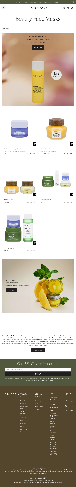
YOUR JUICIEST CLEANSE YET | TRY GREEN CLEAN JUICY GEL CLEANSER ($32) (36, 2)
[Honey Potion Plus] (56, 128)
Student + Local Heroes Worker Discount (54, 416)
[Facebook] (67, 401)
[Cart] (72, 8)
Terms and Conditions (53, 427)
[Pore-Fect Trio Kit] (19, 228)
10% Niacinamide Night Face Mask (13, 149)
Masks (22, 420)
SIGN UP (38, 374)
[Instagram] (67, 406)
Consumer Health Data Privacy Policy (54, 453)
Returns (52, 405)
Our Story (38, 401)
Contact (37, 409)
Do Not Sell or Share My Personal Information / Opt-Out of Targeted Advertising (38, 482)
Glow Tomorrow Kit (46, 200)
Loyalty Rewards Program (52, 437)
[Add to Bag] (34, 144)
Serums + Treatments (23, 417)
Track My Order (52, 401)
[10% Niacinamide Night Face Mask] (19, 128)
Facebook (72, 401)
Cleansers (23, 404)
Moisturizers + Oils (24, 407)
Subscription (54, 407)
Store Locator (39, 407)
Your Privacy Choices (36, 478)
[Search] (68, 8)
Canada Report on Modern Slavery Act (54, 446)
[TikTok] (67, 411)
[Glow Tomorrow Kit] (56, 179)
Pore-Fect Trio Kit (9, 248)
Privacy (51, 380)
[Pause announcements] (74, 2)
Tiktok (71, 411)
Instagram (72, 406)
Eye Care (23, 423)
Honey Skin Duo (8, 200)
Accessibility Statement (54, 432)
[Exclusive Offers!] (64, 8)
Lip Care (22, 426)
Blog (36, 404)
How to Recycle (52, 422)
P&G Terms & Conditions (38, 380)
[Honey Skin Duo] (19, 179)
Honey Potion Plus (46, 149)
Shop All (22, 401)
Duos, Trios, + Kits (24, 430)
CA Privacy (53, 442)
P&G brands (58, 378)
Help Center (53, 397)
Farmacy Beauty (40, 468)
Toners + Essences (23, 412)
